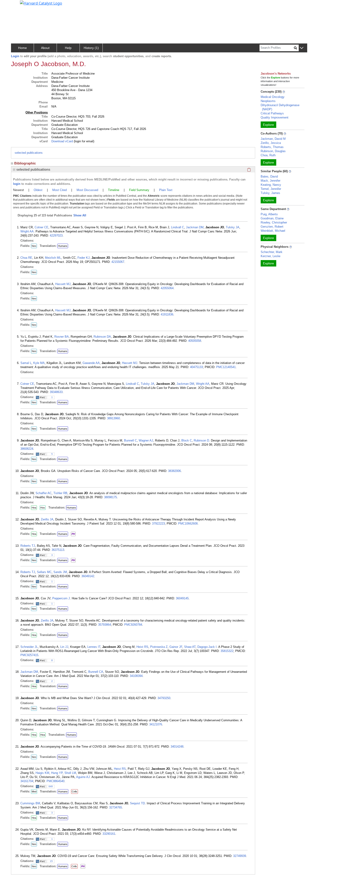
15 (51, 861)
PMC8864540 (55, 781)
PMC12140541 (226, 367)
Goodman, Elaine (272, 218)
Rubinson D (201, 440)
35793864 (104, 624)
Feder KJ (83, 257)
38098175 (110, 497)
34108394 (136, 676)
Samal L (25, 363)
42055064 (167, 288)
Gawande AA (91, 363)
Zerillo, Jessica (271, 143)
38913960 (113, 418)
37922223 (158, 523)
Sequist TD (137, 803)
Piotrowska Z (159, 647)
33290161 (108, 833)
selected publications (29, 152)
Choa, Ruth (268, 155)
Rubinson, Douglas (273, 151)
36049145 (182, 598)
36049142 (87, 576)
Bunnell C (130, 440)
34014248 (177, 746)
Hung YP (57, 773)
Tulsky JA (232, 227)
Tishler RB (60, 493)
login (16, 184)
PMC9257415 (29, 655)
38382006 (174, 471)
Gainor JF (175, 647)
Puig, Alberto (269, 214)
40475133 (196, 367)
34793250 (163, 698)
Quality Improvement (274, 117)
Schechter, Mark (271, 252)
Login (15, 56)
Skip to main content (19, 5)
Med (34, 791)
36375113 (58, 550)
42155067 (117, 262)
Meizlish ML (53, 257)
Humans (62, 246)
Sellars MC (44, 572)
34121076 (155, 724)
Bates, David (269, 176)
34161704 (26, 781)
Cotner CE (41, 227)
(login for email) (83, 141)
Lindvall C (177, 227)
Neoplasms (268, 101)
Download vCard (62, 141)
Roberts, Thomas (272, 147)
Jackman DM (195, 227)
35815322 (227, 651)
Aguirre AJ (83, 777)
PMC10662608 (188, 523)
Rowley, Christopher (274, 222)
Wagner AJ (146, 440)
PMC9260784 (133, 624)
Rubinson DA (102, 336)
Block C (186, 440)
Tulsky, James (270, 193)
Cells (74, 791)
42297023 (56, 235)
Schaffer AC (44, 493)
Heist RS (142, 647)
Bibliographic (25, 163)
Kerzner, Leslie (270, 256)
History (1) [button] (91, 48)
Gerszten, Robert (272, 226)
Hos (42, 507)
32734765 (115, 807)
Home (22, 48)
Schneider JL (29, 647)
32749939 (239, 856)
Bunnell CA (95, 671)
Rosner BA (61, 336)
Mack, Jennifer (270, 180)
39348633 (56, 392)
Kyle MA (39, 363)
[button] (301, 48)
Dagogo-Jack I (207, 647)
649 (51, 786)
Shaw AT (190, 647)
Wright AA (27, 231)
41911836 (167, 314)
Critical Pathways (272, 113)
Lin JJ (64, 647)
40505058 (194, 340)
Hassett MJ (63, 284)
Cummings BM (30, 803)
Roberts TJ (27, 545)
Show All (79, 215)
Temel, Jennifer (271, 189)
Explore (268, 125)
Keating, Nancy (271, 184)
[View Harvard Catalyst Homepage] (41, 2)
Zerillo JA (47, 519)
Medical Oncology (273, 97)
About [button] (45, 48)
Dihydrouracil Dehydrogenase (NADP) (280, 107)
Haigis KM (42, 773)
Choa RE (26, 257)
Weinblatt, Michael (273, 230)
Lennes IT (93, 647)
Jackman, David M (273, 138)
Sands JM (60, 572)
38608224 (26, 448)
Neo (34, 246)
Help (68, 48)
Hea (34, 507)
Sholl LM (70, 773)
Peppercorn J (61, 598)
